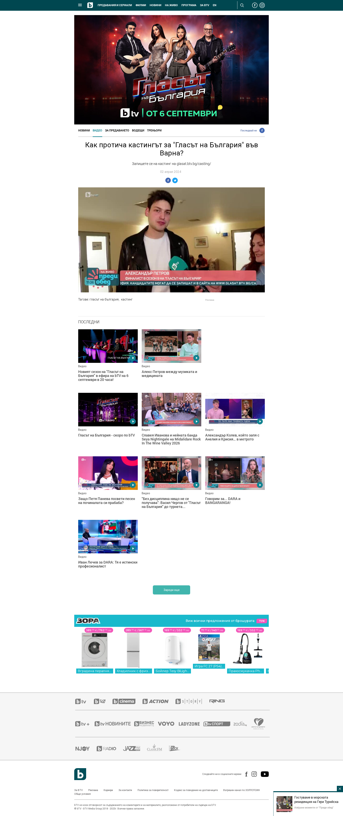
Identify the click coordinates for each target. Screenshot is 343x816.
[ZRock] (178, 748)
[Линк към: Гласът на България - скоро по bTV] (108, 422)
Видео (97, 130)
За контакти (125, 790)
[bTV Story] (192, 701)
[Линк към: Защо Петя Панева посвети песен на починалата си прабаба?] (108, 486)
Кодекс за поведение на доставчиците (196, 790)
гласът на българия (104, 299)
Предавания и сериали (115, 5)
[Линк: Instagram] (252, 774)
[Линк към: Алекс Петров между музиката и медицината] (171, 359)
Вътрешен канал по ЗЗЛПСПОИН (241, 790)
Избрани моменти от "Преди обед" (313, 807)
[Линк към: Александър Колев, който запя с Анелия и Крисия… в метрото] (235, 422)
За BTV (78, 790)
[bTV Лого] (80, 774)
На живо (171, 5)
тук (262, 620)
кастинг (127, 299)
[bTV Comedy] (103, 701)
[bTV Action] (159, 701)
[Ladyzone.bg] (191, 724)
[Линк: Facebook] (244, 774)
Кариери (108, 790)
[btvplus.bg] (84, 723)
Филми (141, 5)
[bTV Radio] (110, 748)
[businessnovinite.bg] (146, 724)
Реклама (93, 790)
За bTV (204, 5)
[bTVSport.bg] (218, 724)
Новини (155, 5)
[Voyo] (168, 723)
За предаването (117, 130)
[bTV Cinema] (127, 701)
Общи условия (82, 794)
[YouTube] (263, 774)
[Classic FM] (158, 748)
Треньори (154, 130)
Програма (188, 5)
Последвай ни (248, 130)
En (214, 5)
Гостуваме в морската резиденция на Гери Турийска (316, 799)
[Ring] (220, 701)
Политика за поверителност (153, 790)
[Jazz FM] (135, 748)
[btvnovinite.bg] (114, 723)
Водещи (138, 130)
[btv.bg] (84, 701)
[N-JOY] (86, 748)
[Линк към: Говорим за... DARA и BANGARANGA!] (235, 486)
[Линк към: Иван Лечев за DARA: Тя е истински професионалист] (108, 549)
